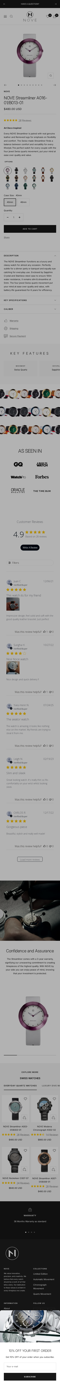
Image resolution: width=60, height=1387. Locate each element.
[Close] (55, 1315)
